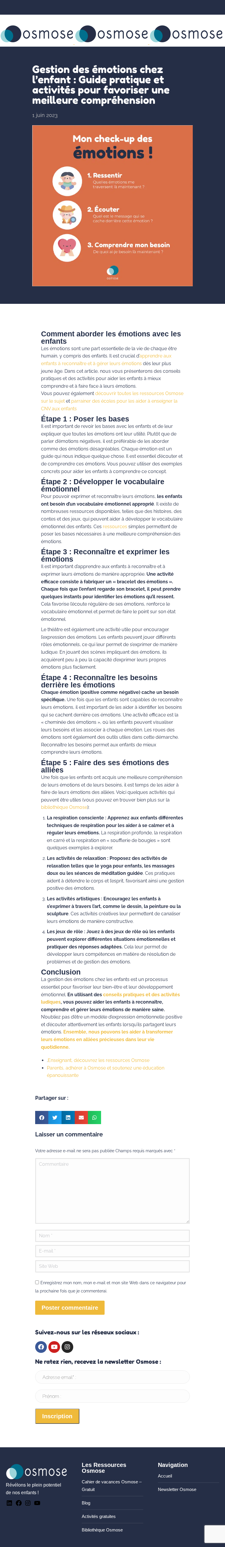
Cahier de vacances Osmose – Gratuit (112, 1485)
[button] (41, 1117)
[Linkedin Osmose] (9, 1504)
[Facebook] (41, 1347)
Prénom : (51, 1396)
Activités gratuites (99, 1516)
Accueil (165, 1475)
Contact (15, 18)
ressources (115, 526)
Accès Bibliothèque (86, 18)
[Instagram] (67, 1347)
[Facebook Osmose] (18, 1504)
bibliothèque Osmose (64, 807)
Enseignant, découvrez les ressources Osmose (98, 1060)
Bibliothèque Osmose (102, 1529)
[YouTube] (37, 1504)
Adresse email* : (59, 1377)
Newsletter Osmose (177, 1489)
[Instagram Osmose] (27, 1504)
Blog (86, 1502)
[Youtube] (54, 1347)
